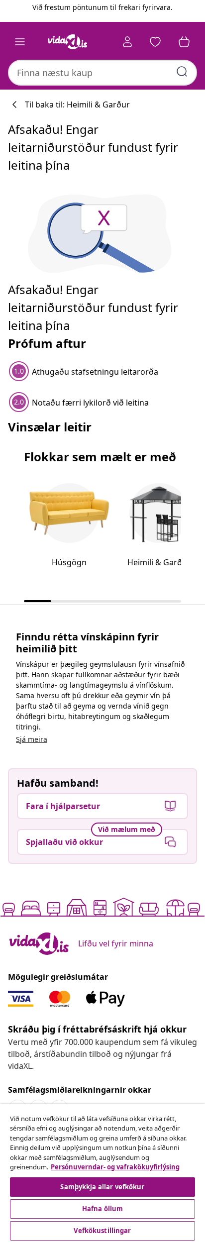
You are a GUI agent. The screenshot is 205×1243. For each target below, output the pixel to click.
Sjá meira (31, 739)
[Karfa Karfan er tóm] (184, 42)
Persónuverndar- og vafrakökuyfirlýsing (115, 1166)
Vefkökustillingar (102, 1230)
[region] (102, 1173)
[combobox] (102, 73)
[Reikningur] (127, 42)
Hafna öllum (102, 1208)
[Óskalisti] (155, 42)
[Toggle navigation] (20, 42)
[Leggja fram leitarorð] (182, 72)
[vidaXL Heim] (67, 41)
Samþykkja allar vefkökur (102, 1186)
